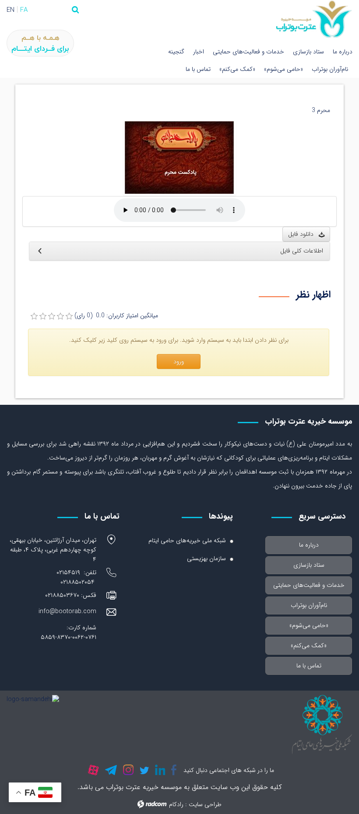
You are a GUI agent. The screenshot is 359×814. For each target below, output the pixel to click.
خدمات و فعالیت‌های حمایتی (248, 51)
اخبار (198, 51)
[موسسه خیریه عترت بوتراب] (314, 19)
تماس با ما (198, 69)
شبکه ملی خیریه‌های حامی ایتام (187, 540)
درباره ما (342, 51)
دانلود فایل (303, 234)
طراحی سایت (205, 804)
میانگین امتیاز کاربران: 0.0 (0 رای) (116, 315)
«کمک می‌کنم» (237, 69)
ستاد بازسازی (308, 51)
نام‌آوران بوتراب (330, 69)
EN (10, 10)
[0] (34, 316)
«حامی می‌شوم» (283, 69)
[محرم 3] (179, 157)
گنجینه (176, 51)
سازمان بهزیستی (206, 558)
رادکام (176, 804)
